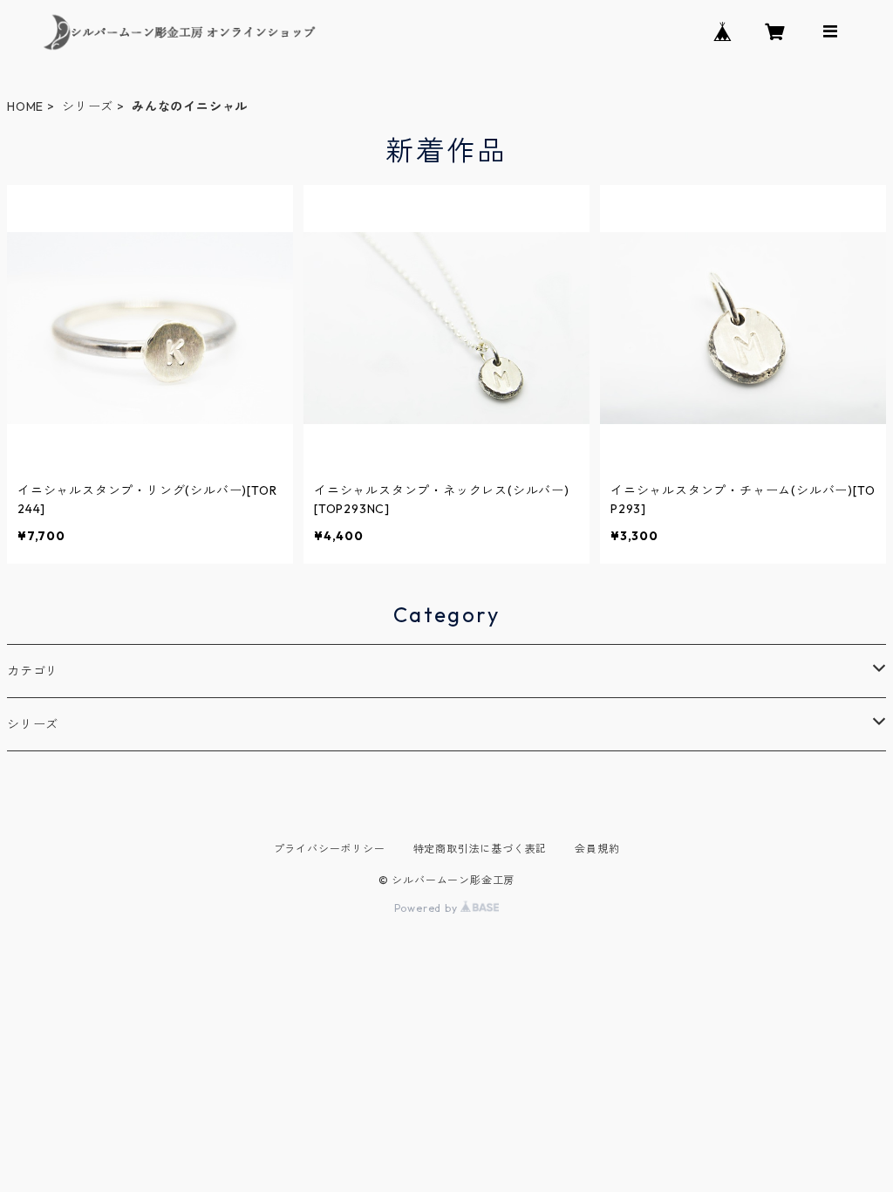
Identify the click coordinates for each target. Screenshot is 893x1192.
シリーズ (87, 106)
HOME (25, 106)
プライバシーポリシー (329, 848)
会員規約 (597, 848)
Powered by (427, 908)
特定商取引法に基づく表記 (480, 848)
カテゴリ (32, 671)
